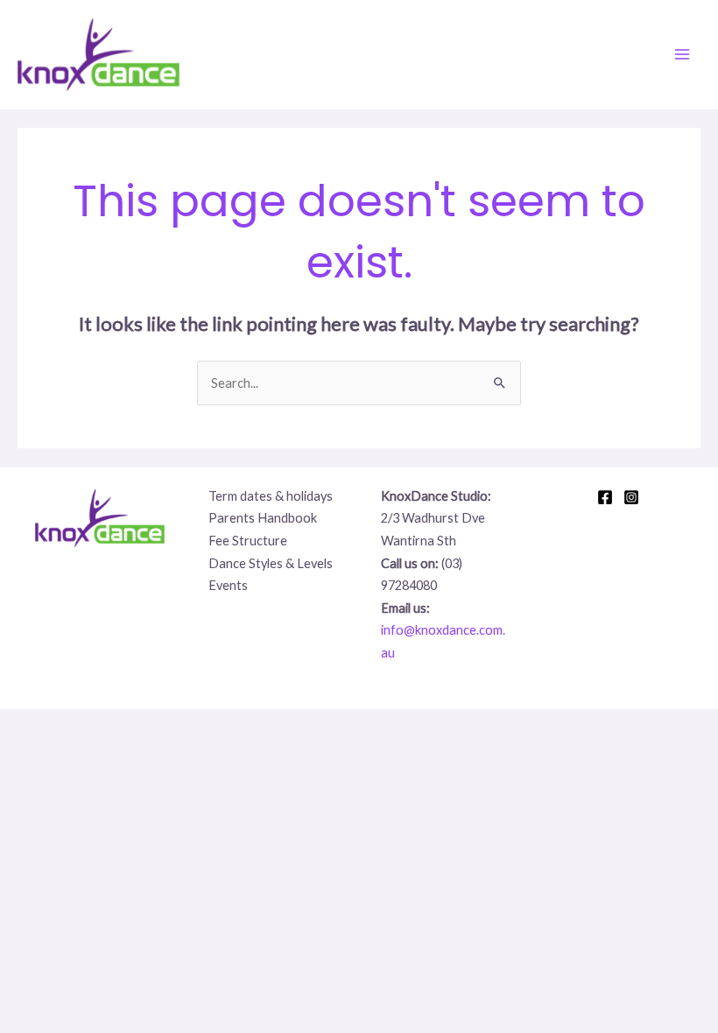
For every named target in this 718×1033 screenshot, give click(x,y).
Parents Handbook (262, 517)
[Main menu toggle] (682, 54)
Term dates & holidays (270, 495)
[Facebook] (605, 497)
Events (228, 585)
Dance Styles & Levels (270, 563)
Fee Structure (247, 540)
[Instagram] (631, 497)
